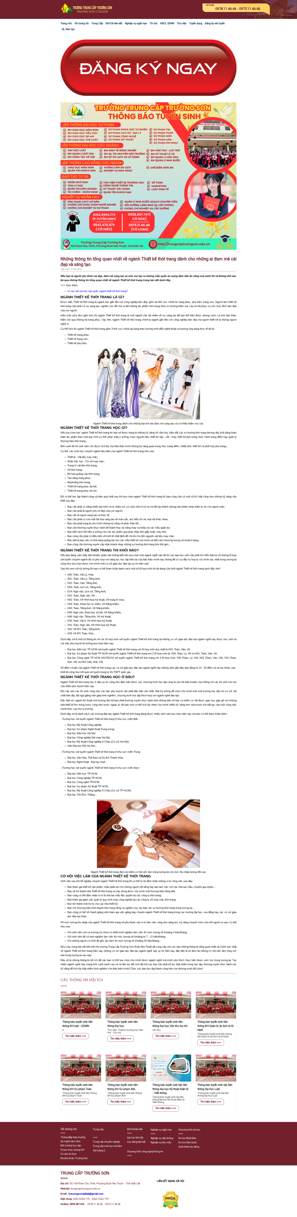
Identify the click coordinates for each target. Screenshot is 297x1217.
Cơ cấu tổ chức (68, 1154)
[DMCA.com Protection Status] (171, 1208)
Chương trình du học (189, 1129)
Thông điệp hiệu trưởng (72, 1137)
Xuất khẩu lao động (188, 1146)
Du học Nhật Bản (187, 1138)
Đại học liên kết (135, 1137)
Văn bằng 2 (99, 1150)
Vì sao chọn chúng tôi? (72, 1149)
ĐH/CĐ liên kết (114, 23)
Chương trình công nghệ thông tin (145, 1151)
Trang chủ (66, 23)
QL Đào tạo (68, 29)
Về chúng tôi (81, 23)
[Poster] (148, 249)
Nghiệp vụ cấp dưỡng (162, 1138)
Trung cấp (98, 1129)
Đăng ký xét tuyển (215, 23)
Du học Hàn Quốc (187, 1142)
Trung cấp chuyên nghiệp (106, 1141)
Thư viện (181, 23)
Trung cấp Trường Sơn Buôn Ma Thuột (130, 946)
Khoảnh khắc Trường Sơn (74, 1158)
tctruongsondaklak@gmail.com (85, 1193)
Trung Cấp (97, 23)
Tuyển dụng (195, 23)
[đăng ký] (148, 100)
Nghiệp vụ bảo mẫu (161, 1142)
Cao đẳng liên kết (136, 1142)
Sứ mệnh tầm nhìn (70, 1141)
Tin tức (154, 23)
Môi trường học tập (70, 1145)
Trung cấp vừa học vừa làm (107, 1146)
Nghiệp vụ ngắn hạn (136, 23)
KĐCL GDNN (167, 23)
